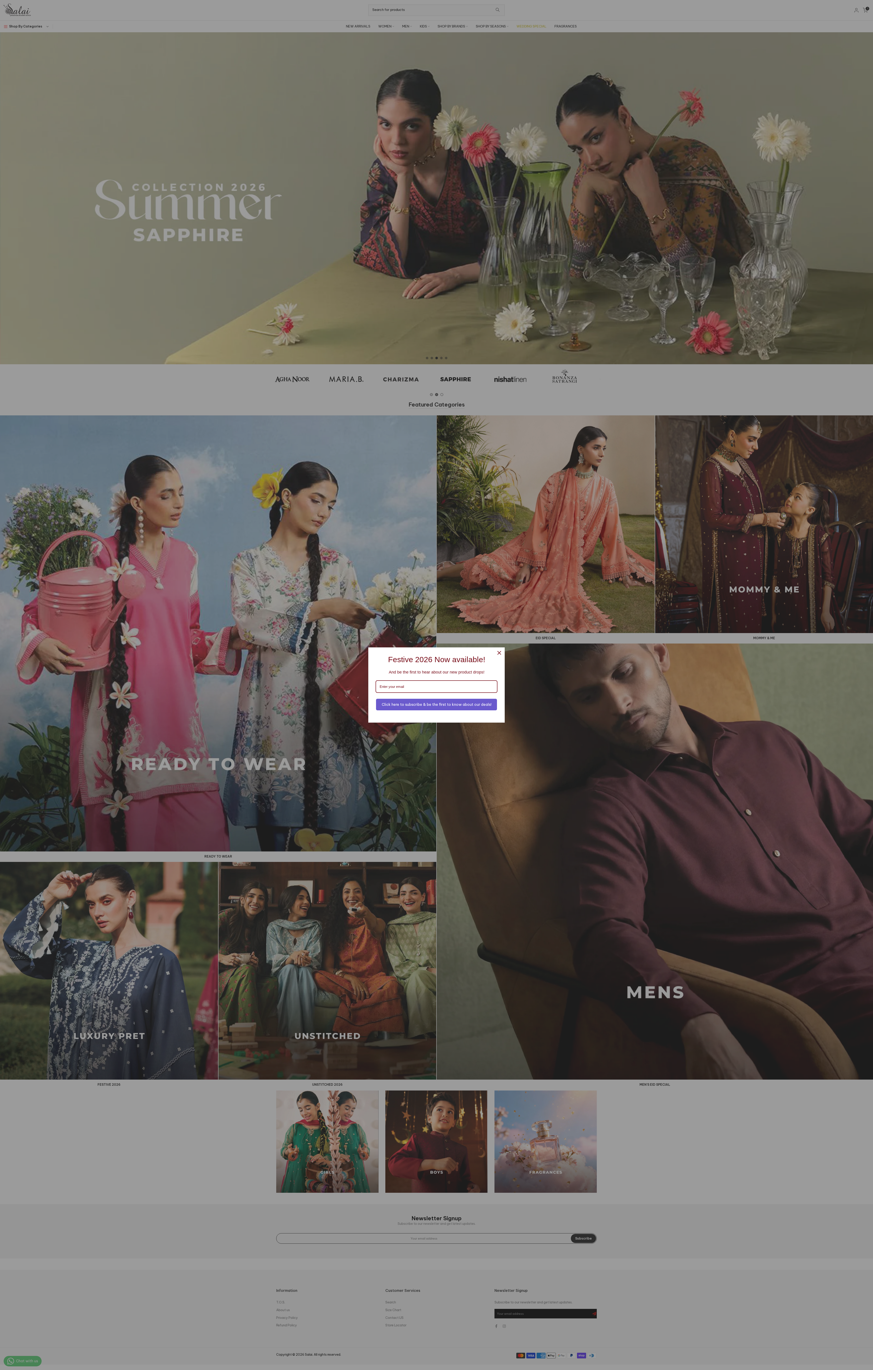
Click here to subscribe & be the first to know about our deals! (437, 704)
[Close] (499, 652)
